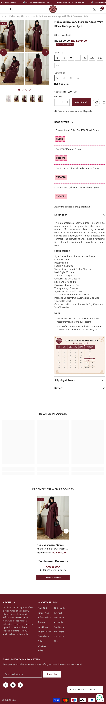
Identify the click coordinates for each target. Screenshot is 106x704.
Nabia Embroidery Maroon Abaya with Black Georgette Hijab (51, 547)
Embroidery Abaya (18, 16)
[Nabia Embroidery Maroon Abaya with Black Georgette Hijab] (53, 518)
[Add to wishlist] (96, 102)
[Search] (11, 9)
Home (3, 16)
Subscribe (52, 674)
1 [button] (19, 90)
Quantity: (58, 96)
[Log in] (94, 9)
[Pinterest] (20, 685)
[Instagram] (13, 685)
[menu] (3, 9)
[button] (3, 52)
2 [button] (22, 90)
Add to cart (81, 101)
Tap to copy (62, 183)
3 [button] (26, 90)
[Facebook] (5, 685)
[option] (37, 52)
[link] (18, 469)
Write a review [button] (53, 577)
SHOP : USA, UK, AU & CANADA (62, 2)
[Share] (102, 102)
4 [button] (30, 90)
